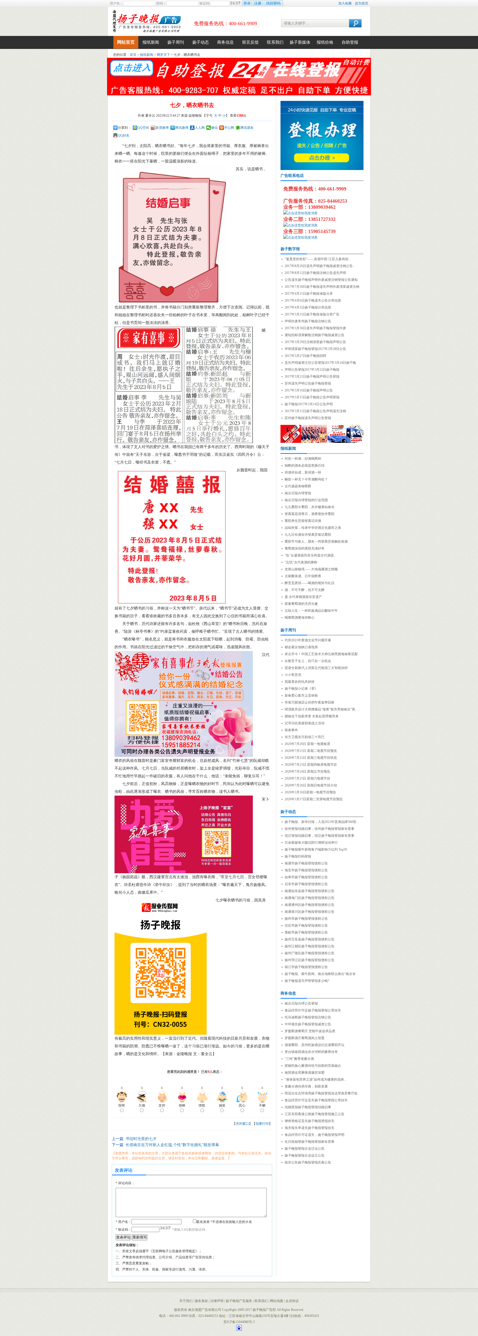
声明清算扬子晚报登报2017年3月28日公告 (315, 349)
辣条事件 (291, 730)
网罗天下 (163, 55)
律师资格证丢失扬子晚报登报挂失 (309, 1121)
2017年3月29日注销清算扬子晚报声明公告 (315, 342)
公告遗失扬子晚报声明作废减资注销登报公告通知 (321, 280)
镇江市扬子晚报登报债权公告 (306, 967)
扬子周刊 (175, 42)
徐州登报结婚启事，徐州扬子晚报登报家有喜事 (319, 829)
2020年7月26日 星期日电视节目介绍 (311, 785)
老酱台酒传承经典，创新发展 (306, 1086)
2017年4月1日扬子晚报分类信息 (308, 307)
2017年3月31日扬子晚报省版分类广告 (312, 314)
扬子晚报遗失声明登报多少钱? (307, 981)
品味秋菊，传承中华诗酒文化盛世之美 (313, 528)
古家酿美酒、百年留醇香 (303, 576)
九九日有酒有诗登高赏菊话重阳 (308, 535)
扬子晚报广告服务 (239, 1301)
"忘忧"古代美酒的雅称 (301, 562)
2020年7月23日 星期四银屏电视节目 (311, 765)
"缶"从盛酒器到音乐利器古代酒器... (310, 555)
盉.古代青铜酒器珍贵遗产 (303, 597)
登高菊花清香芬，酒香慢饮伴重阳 (309, 514)
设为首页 (361, 3)
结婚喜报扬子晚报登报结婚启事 (308, 1107)
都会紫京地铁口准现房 (301, 647)
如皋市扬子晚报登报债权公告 (306, 877)
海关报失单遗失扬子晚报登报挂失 (309, 1128)
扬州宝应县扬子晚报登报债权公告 (309, 939)
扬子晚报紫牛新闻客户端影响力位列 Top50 (316, 849)
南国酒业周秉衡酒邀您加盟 (304, 1072)
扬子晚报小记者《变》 (301, 689)
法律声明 (217, 1301)
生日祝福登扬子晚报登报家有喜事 (309, 1142)
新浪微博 (162, 128)
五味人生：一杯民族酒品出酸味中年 (311, 611)
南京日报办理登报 (298, 493)
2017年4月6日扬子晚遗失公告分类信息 (313, 300)
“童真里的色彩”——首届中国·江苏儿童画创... (318, 259)
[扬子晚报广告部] (146, 21)
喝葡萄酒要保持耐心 (300, 617)
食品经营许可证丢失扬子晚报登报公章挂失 (316, 1100)
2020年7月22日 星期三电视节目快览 (311, 758)
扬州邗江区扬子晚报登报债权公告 (309, 960)
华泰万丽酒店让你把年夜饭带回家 (309, 702)
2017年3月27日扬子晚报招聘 (305, 356)
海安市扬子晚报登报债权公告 (306, 870)
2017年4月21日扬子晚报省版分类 (309, 294)
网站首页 (126, 42)
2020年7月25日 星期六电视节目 (307, 778)
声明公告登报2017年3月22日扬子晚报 (312, 370)
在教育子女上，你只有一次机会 (308, 661)
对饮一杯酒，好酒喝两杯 (303, 459)
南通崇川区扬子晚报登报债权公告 (309, 912)
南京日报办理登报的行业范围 (306, 500)
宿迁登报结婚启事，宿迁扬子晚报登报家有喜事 (319, 836)
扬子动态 (200, 42)
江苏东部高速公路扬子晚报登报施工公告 (314, 1114)
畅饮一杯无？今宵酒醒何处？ (306, 479)
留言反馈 (250, 42)
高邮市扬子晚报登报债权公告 (306, 932)
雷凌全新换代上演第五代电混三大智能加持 (316, 668)
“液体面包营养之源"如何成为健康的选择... (315, 1079)
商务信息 (225, 42)
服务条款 (201, 1301)
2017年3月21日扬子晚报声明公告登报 (312, 376)
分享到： (124, 128)
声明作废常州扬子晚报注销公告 (308, 321)
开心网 (229, 128)
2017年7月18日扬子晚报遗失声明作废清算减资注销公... (322, 287)
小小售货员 (293, 675)
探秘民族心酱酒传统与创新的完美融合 (313, 1066)
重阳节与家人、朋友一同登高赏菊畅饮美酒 (316, 541)
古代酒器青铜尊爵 (298, 486)
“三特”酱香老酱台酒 (299, 1059)
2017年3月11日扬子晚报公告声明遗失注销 (315, 411)
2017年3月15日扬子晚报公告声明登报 (312, 397)
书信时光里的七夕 (141, 1139)
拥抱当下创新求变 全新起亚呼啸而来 (312, 716)
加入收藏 (345, 3)
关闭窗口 (242, 1124)
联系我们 (275, 42)
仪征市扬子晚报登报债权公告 (306, 925)
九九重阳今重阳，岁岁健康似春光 (309, 507)
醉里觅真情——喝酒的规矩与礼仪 (309, 583)
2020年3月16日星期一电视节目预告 (310, 792)
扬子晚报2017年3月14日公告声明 (309, 404)
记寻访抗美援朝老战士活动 (304, 723)
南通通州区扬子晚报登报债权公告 (309, 905)
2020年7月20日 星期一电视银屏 (307, 744)
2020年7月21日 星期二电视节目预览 (311, 751)
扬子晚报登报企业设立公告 (304, 1155)
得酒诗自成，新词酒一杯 (303, 472)
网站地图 (276, 1301)
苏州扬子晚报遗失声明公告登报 (308, 418)
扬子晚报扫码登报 (298, 856)
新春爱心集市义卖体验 (301, 695)
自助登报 (350, 42)
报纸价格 (325, 42)
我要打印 (262, 1124)
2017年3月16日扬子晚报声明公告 (309, 390)
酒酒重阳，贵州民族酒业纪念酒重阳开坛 (314, 1045)
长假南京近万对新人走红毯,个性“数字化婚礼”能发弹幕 (172, 1145)
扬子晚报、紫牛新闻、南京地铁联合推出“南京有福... (320, 974)
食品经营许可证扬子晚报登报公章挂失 (313, 1010)
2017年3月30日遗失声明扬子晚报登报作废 (315, 328)
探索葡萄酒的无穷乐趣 (301, 604)
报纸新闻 (150, 42)
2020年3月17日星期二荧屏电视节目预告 (314, 799)
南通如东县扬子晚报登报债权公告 (309, 891)
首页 (133, 55)
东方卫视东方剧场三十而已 (304, 737)
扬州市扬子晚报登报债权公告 (306, 919)
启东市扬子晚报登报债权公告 (306, 884)
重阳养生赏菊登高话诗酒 (303, 521)
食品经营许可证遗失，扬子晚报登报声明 (314, 1135)
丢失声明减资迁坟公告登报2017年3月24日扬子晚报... (320, 363)
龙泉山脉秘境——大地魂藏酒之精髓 (311, 569)
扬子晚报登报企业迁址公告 (304, 1149)
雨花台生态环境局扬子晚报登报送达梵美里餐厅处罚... (321, 1093)
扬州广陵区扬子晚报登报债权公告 (309, 953)
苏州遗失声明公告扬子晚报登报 (308, 383)
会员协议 (292, 1301)
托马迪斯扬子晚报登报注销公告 (308, 1017)
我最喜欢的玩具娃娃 (300, 682)
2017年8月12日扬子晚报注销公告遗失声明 (315, 273)
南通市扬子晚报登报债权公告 (306, 863)
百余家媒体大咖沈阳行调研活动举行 (311, 843)
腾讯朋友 (247, 128)
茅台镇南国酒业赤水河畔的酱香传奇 (311, 1052)
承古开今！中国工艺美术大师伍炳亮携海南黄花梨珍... (321, 654)
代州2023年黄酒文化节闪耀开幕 (308, 640)
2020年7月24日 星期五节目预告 (307, 771)
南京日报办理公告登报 (301, 1003)
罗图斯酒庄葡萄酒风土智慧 (304, 1038)
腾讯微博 (181, 128)
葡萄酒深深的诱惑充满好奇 (304, 548)
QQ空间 (143, 128)
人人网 (200, 128)
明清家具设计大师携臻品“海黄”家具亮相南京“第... (321, 709)
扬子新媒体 (300, 42)
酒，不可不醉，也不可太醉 (304, 590)
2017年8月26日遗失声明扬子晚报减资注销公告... (320, 266)
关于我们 (186, 1301)
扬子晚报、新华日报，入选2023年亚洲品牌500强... (321, 822)
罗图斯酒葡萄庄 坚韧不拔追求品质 (310, 1031)
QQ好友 (123, 135)
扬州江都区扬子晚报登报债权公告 (309, 946)
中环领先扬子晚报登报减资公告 (308, 1024)
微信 (214, 128)
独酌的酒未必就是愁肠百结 (304, 465)
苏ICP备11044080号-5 (239, 1322)
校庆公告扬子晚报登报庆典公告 (308, 1162)
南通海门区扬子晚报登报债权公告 (309, 898)
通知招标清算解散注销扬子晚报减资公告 (314, 335)
